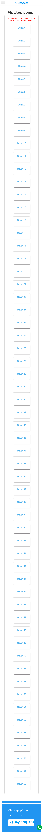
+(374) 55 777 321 (17, 815)
